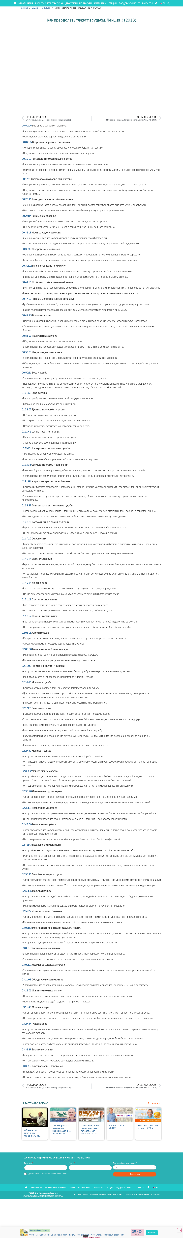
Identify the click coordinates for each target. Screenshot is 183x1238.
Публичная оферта (81, 1194)
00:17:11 (26, 179)
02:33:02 (27, 771)
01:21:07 (26, 481)
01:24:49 (26, 505)
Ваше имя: (28, 1163)
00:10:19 (26, 159)
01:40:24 (26, 559)
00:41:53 (26, 282)
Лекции (113, 3)
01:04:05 (26, 409)
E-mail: (71, 1163)
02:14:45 (26, 682)
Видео (35, 8)
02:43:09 (27, 824)
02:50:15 (26, 874)
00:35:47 (26, 249)
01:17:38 (26, 465)
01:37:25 (26, 538)
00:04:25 (27, 142)
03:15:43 (26, 1007)
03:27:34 (26, 1024)
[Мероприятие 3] (97, 1236)
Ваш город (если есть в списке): (125, 1163)
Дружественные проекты (78, 3)
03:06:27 (26, 948)
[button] (168, 3)
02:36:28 (27, 791)
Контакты (147, 3)
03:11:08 (26, 979)
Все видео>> (154, 1103)
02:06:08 (27, 649)
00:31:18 (26, 232)
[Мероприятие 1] (85, 1236)
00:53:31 (26, 352)
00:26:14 (26, 216)
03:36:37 (26, 1066)
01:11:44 (26, 432)
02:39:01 (26, 808)
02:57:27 (26, 911)
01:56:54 (26, 616)
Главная (24, 8)
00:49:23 (27, 315)
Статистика (155, 1194)
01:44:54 (26, 583)
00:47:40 (26, 299)
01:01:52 (26, 393)
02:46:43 (27, 845)
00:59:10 (26, 372)
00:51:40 (26, 336)
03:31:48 (26, 1049)
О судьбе (46, 8)
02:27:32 (26, 751)
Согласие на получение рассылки (137, 1194)
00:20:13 (26, 199)
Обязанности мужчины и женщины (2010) (32, 1133)
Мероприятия (25, 3)
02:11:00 (26, 666)
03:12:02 (26, 990)
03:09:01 (26, 965)
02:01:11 (26, 633)
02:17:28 (26, 708)
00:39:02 (27, 266)
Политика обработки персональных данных (106, 1194)
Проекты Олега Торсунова (49, 3)
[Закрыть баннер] (179, 1230)
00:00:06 (27, 125)
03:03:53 (27, 928)
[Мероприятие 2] (91, 1236)
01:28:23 (26, 522)
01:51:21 (26, 599)
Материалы (100, 3)
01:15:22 (26, 448)
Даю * (48, 1174)
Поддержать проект (129, 3)
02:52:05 (27, 891)
